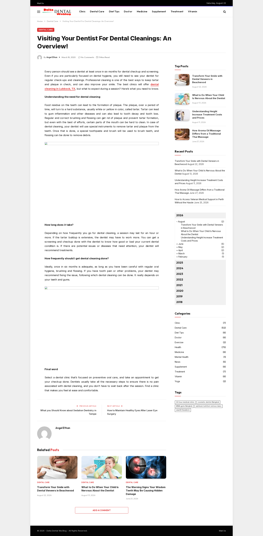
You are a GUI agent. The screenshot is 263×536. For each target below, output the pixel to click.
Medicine (142, 11)
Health (178, 347)
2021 (179, 285)
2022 (179, 279)
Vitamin (192, 11)
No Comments (87, 57)
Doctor (128, 11)
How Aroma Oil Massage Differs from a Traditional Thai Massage (206, 133)
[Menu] (38, 11)
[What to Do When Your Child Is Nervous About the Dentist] (101, 467)
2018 (179, 302)
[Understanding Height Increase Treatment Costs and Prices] (182, 115)
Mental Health (181, 357)
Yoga (177, 381)
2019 (179, 296)
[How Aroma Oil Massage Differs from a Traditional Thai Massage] (182, 134)
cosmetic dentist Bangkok (208, 402)
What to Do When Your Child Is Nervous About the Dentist (100, 489)
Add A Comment (102, 510)
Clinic (82, 11)
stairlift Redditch (183, 410)
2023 (179, 274)
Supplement (159, 11)
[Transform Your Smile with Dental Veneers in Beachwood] (57, 467)
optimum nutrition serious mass (208, 406)
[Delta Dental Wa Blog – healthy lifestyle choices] (57, 11)
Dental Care (97, 11)
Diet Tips (114, 11)
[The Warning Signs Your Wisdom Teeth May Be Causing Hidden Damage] (146, 467)
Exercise (179, 342)
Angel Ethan (51, 57)
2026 (179, 215)
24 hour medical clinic (185, 402)
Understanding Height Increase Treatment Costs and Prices (207, 114)
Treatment (177, 11)
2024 (179, 268)
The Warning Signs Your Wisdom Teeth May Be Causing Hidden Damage (145, 491)
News (177, 362)
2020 (179, 291)
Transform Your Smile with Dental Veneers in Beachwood (55, 489)
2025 (179, 262)
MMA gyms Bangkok (184, 406)
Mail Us (40, 3)
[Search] (224, 11)
